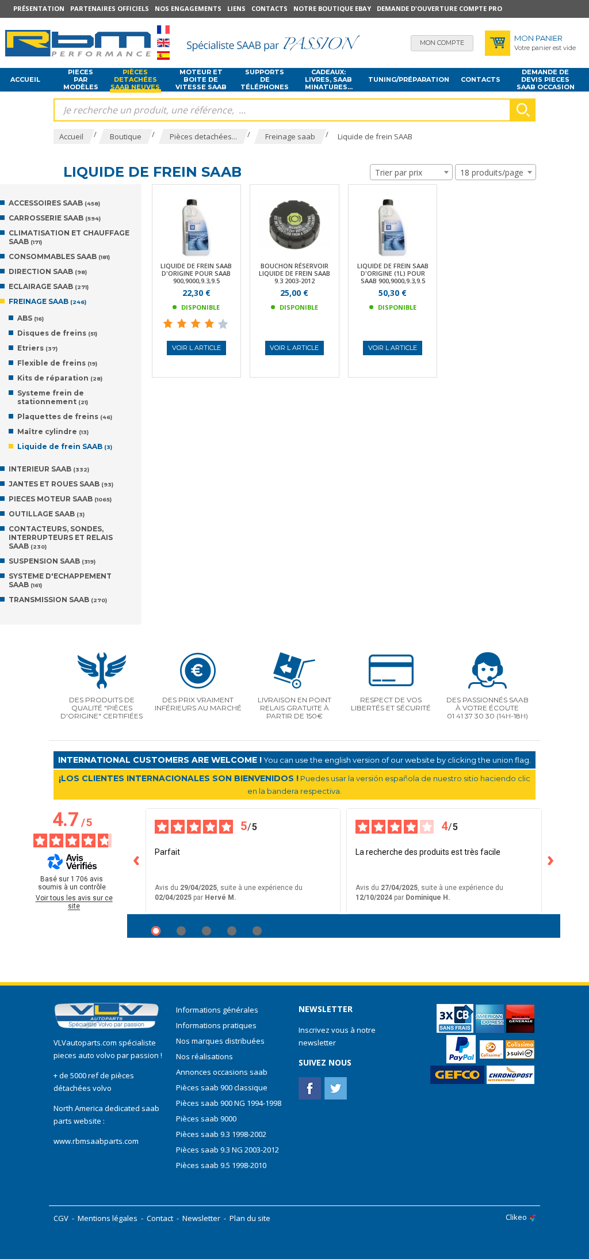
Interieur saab (49, 469)
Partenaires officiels (109, 8)
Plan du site (250, 1218)
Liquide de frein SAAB (64, 446)
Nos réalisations (204, 1056)
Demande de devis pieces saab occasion (546, 80)
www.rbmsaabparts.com (96, 1141)
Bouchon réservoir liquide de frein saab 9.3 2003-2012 (294, 273)
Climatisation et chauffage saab (69, 237)
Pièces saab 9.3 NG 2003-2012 (227, 1149)
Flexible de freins (57, 363)
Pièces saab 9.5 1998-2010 (221, 1165)
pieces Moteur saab (60, 499)
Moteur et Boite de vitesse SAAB (201, 80)
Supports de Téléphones (264, 80)
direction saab (48, 271)
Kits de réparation (59, 378)
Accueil (25, 79)
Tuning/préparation (408, 79)
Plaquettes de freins (64, 416)
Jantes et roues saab (61, 484)
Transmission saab (58, 599)
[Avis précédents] (136, 861)
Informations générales (217, 1010)
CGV (60, 1218)
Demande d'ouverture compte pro (439, 8)
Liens (236, 8)
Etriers (37, 348)
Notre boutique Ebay (332, 8)
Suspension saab (52, 561)
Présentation (38, 8)
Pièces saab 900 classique (221, 1087)
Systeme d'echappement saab (60, 580)
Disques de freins (57, 333)
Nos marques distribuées (220, 1041)
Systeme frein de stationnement (52, 397)
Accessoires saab (54, 203)
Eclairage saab (49, 286)
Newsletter (201, 1218)
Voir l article (196, 348)
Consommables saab (59, 256)
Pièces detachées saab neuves (135, 80)
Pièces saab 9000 (207, 1118)
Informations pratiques (216, 1025)
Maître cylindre (53, 431)
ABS (30, 318)
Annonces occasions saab (221, 1072)
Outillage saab (47, 513)
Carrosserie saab (55, 218)
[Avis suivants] (551, 861)
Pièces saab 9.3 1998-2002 (221, 1134)
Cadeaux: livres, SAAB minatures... (329, 80)
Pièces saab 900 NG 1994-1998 (228, 1103)
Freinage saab (47, 301)
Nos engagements (188, 8)
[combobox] (411, 172)
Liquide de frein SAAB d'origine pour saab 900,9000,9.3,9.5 (196, 273)
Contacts (269, 8)
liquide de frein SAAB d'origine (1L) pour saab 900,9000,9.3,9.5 (393, 273)
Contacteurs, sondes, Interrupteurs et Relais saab (61, 537)
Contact (160, 1218)
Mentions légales (107, 1218)
